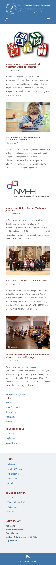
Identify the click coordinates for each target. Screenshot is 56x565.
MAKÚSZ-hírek (13, 407)
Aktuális (9, 402)
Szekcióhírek (11, 412)
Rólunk (10, 497)
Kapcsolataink (12, 443)
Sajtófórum (12, 506)
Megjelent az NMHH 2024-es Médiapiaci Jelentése (26, 209)
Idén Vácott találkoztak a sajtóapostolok (26, 280)
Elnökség (10, 433)
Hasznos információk (16, 502)
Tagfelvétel (10, 438)
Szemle (9, 421)
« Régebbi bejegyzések (15, 394)
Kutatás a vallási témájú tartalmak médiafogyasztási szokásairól (23, 65)
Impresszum (11, 540)
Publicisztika (11, 416)
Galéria (10, 511)
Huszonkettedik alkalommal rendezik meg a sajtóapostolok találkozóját (27, 356)
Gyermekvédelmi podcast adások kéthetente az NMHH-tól (23, 138)
